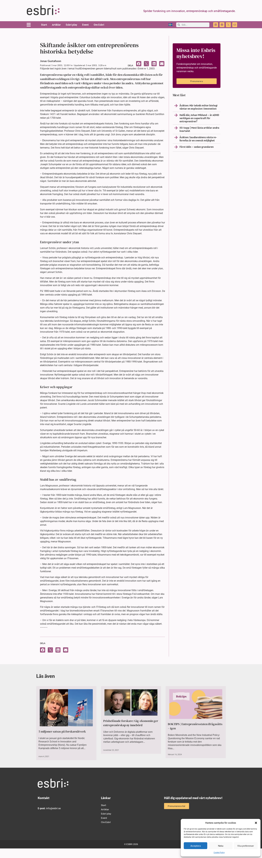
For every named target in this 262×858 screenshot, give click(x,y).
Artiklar (56, 24)
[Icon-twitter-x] (228, 24)
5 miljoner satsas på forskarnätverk (62, 731)
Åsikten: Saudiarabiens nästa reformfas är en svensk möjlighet (198, 138)
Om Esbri (99, 24)
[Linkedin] (215, 24)
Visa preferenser (245, 845)
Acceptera (195, 845)
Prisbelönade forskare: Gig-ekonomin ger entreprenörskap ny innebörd (130, 723)
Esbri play (71, 24)
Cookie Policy (219, 852)
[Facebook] (222, 24)
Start (44, 24)
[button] (255, 822)
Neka (220, 845)
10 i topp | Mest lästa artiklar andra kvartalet (199, 129)
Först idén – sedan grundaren (197, 147)
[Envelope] (234, 24)
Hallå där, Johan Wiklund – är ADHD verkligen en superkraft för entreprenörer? (199, 118)
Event (85, 24)
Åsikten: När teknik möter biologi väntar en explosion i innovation (198, 107)
